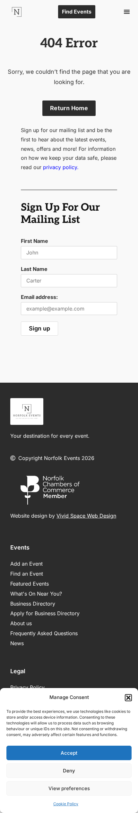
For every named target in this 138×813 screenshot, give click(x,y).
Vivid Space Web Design (86, 515)
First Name (34, 241)
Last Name (34, 269)
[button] (128, 697)
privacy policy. (61, 167)
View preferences (69, 788)
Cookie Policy (65, 803)
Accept (69, 753)
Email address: (39, 297)
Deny (69, 771)
